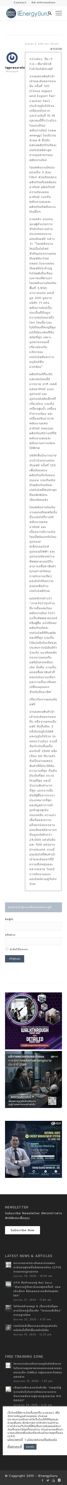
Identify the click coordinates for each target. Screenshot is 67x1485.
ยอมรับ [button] (30, 1446)
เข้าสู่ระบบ (14, 958)
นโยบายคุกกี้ (15, 1440)
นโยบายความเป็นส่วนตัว (42, 1440)
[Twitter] (48, 1480)
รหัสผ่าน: (10, 935)
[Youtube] (53, 1480)
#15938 (56, 49)
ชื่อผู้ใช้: (9, 919)
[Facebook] (42, 1480)
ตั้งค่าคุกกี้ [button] (14, 1446)
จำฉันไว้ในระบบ (19, 949)
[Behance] (59, 1480)
